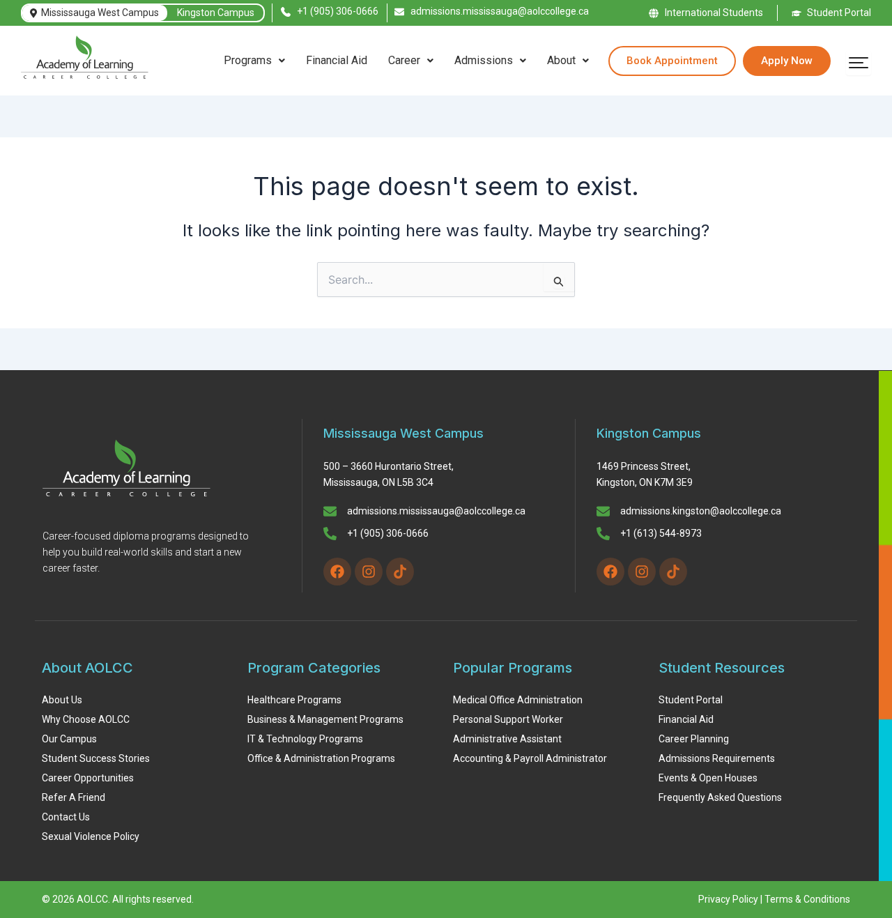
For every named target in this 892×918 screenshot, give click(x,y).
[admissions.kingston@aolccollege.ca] (603, 512)
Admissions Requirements (717, 758)
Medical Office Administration (518, 699)
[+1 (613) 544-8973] (603, 534)
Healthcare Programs (294, 699)
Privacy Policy (728, 899)
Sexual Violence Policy (90, 836)
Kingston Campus (215, 12)
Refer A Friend (73, 797)
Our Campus (69, 738)
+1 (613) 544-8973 (661, 533)
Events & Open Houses (708, 777)
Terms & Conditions (807, 899)
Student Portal (691, 699)
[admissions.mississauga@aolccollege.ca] (330, 512)
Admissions (483, 60)
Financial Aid (336, 60)
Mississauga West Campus (100, 12)
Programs (248, 60)
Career (404, 60)
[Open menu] (858, 62)
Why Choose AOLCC (86, 719)
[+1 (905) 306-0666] (330, 534)
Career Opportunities (88, 777)
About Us (62, 699)
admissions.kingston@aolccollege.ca (700, 511)
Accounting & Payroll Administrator (530, 758)
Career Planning (694, 738)
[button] (254, 60)
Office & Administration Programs (321, 758)
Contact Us (66, 817)
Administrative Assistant (507, 738)
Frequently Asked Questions (720, 797)
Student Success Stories (96, 758)
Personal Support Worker (508, 719)
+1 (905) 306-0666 (388, 533)
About (561, 60)
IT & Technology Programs (305, 738)
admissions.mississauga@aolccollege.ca (436, 511)
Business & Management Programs (325, 719)
